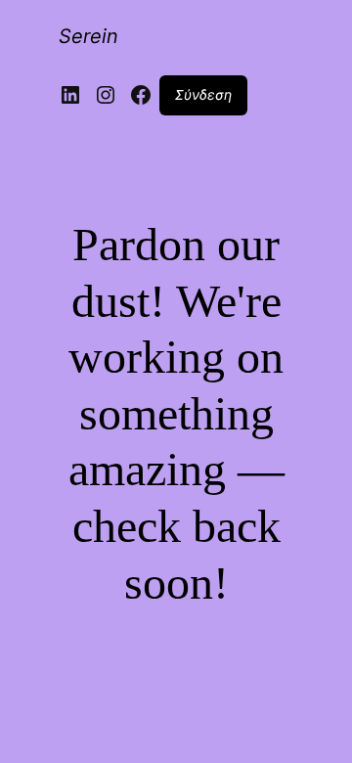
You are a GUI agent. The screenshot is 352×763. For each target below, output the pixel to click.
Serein (88, 36)
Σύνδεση (203, 94)
